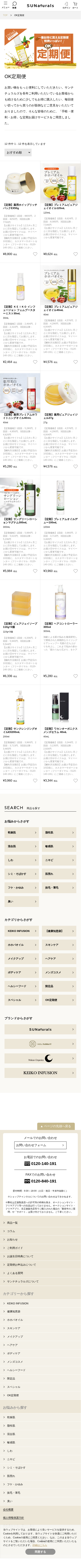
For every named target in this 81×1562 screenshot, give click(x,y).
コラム (11, 1231)
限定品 (49, 986)
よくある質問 (15, 1273)
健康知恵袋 (13, 1311)
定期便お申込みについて (21, 1264)
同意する (40, 1551)
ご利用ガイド (15, 1247)
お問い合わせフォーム (31, 1145)
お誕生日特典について (20, 1256)
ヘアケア (50, 958)
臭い (10, 901)
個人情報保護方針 (13, 1517)
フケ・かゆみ (16, 887)
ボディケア (14, 972)
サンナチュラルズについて (23, 1281)
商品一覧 (12, 1222)
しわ (10, 860)
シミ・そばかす (17, 873)
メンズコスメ (53, 972)
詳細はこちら (40, 1545)
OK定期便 (51, 999)
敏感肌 (49, 846)
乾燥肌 (12, 832)
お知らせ (12, 1239)
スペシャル (14, 999)
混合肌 (12, 846)
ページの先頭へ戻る (57, 1126)
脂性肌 (49, 832)
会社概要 (8, 1509)
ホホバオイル (16, 944)
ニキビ (49, 860)
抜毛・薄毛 (51, 887)
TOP (5, 15)
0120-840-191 (43, 1181)
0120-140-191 (43, 1163)
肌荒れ (49, 873)
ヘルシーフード (17, 986)
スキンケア (51, 944)
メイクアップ (16, 958)
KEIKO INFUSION (19, 930)
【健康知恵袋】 (54, 930)
